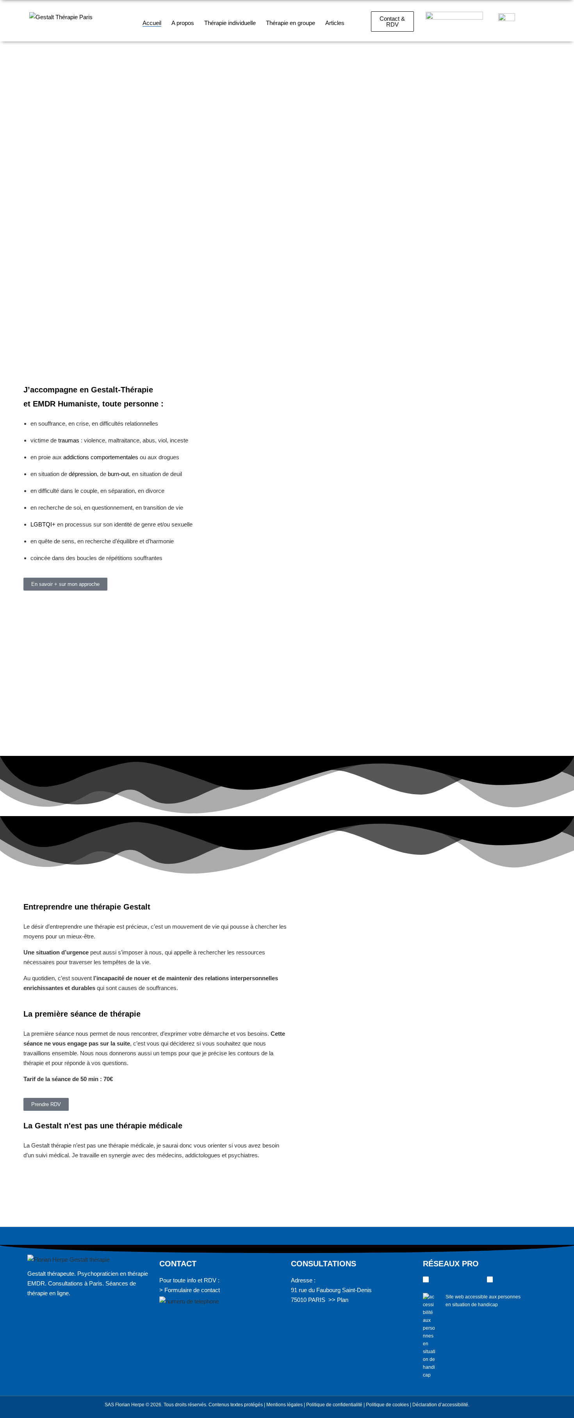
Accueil (152, 23)
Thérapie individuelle (230, 23)
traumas (68, 440)
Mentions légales (284, 1404)
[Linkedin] (426, 1279)
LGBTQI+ (42, 524)
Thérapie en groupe (290, 23)
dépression (83, 474)
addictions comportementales (100, 457)
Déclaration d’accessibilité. (440, 1404)
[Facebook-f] (490, 1279)
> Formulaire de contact (189, 1290)
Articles (334, 23)
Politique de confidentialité (334, 1404)
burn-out (118, 474)
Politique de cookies (387, 1404)
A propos (182, 23)
